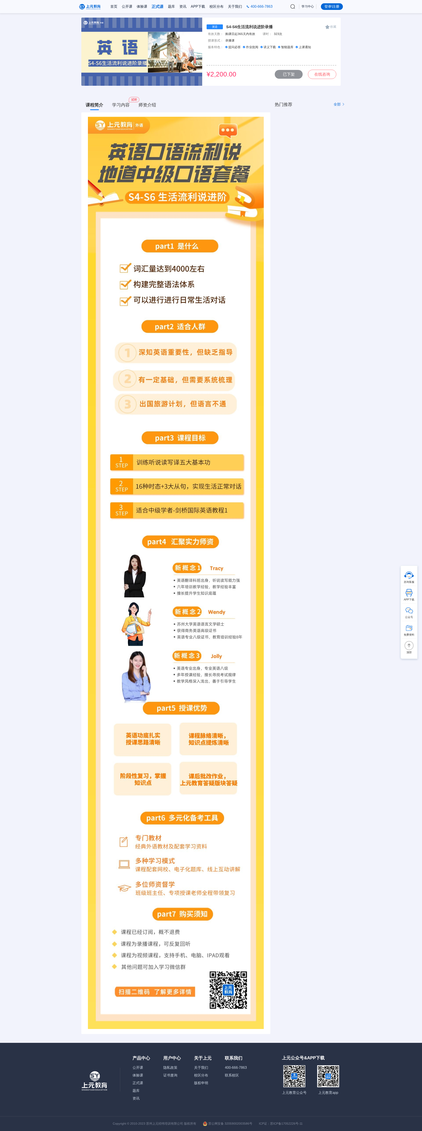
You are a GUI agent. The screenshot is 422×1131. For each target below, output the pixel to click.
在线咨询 (322, 74)
